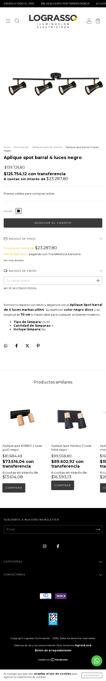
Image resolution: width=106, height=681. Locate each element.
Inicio (7, 147)
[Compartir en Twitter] (27, 345)
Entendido (92, 675)
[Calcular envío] (98, 281)
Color (8, 211)
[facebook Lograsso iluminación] (57, 546)
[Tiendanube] (53, 660)
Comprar (62, 485)
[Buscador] (17, 21)
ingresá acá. (83, 645)
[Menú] (8, 21)
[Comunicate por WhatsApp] (96, 660)
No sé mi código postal (20, 288)
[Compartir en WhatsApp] (6, 346)
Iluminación (21, 147)
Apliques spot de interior (47, 147)
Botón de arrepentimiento (53, 650)
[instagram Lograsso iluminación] (45, 546)
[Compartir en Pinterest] (38, 345)
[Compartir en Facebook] (17, 345)
